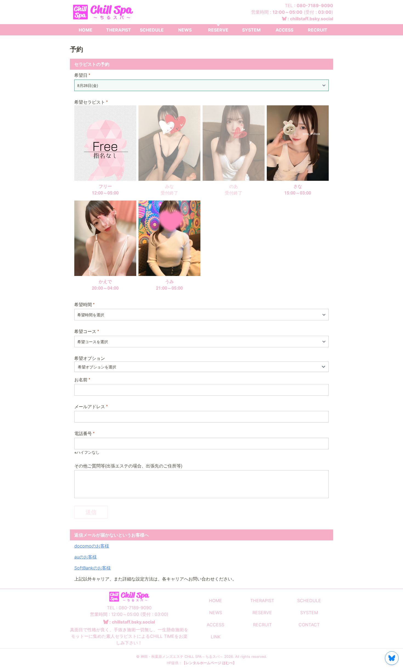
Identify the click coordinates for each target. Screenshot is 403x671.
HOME (85, 30)
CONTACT (309, 624)
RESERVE (218, 30)
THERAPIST (118, 30)
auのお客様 (85, 557)
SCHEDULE (152, 30)
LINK (215, 636)
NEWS (185, 30)
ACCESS (284, 30)
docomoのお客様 (91, 546)
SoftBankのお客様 (92, 568)
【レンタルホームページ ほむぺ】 (209, 663)
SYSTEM (251, 30)
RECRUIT (317, 30)
